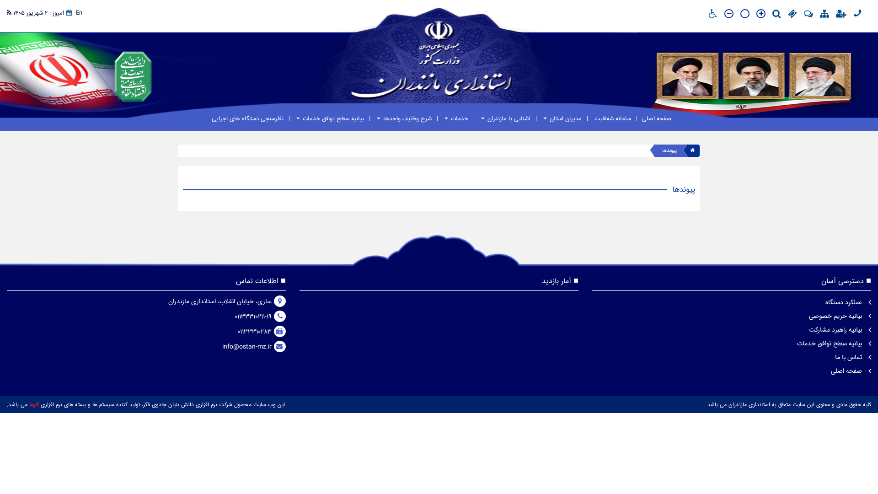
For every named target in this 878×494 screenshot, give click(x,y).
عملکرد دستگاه (844, 302)
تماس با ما (849, 357)
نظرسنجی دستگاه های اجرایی (248, 119)
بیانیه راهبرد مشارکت (836, 330)
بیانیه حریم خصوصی (836, 316)
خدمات (458, 119)
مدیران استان (565, 119)
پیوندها (669, 151)
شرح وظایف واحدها (406, 119)
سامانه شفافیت (612, 119)
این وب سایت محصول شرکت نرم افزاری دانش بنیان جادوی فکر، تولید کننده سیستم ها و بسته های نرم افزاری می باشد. (146, 404)
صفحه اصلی (656, 119)
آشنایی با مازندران (508, 119)
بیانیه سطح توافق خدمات (332, 119)
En (79, 13)
